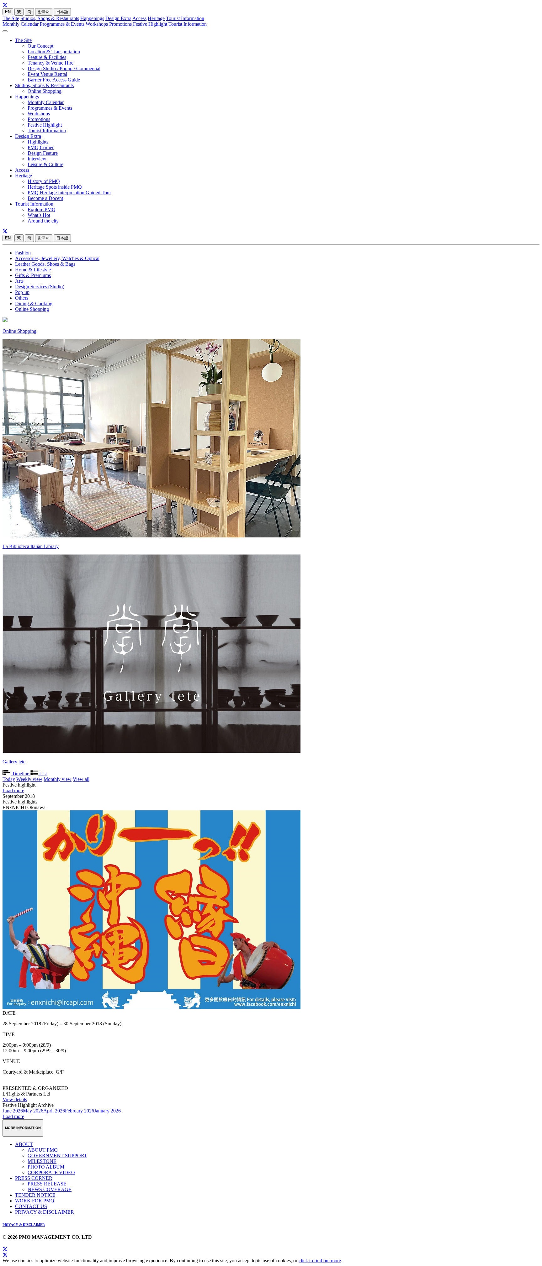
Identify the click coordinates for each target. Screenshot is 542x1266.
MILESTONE (42, 1161)
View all (81, 779)
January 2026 (107, 1110)
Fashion (23, 252)
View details (15, 1099)
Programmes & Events (62, 24)
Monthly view (58, 779)
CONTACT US (31, 1206)
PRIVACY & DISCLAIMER (44, 1212)
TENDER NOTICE (35, 1195)
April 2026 (54, 1110)
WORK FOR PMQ (34, 1200)
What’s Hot (39, 215)
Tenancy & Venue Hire (50, 62)
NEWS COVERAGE (50, 1189)
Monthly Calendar (21, 24)
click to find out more (320, 1260)
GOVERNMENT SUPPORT (57, 1155)
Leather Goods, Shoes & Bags (45, 264)
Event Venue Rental (47, 74)
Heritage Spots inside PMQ (55, 187)
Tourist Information (185, 18)
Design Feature (43, 153)
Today (9, 779)
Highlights (38, 141)
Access (139, 18)
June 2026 (13, 1110)
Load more (13, 790)
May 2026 (33, 1110)
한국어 (44, 11)
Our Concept (40, 46)
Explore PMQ (42, 209)
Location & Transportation (54, 51)
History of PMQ (44, 181)
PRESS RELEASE (47, 1183)
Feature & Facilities (47, 57)
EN (8, 11)
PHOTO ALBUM (46, 1166)
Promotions (120, 24)
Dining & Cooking (33, 303)
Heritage (156, 18)
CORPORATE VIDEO (51, 1172)
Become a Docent (45, 198)
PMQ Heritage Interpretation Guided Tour (69, 192)
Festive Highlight (150, 24)
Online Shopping (44, 91)
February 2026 (79, 1110)
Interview (37, 158)
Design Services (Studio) (39, 286)
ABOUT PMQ (43, 1150)
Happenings (92, 18)
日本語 (62, 11)
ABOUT (24, 1144)
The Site (11, 18)
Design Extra (118, 18)
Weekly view (29, 779)
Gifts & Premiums (33, 275)
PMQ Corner (41, 147)
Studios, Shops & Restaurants (49, 18)
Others (21, 298)
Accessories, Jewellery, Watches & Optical (57, 258)
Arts (19, 281)
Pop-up (22, 292)
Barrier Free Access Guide (54, 79)
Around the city (43, 220)
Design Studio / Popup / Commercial (64, 68)
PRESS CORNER (33, 1178)
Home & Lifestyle (33, 269)
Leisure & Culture (45, 164)
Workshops (97, 24)
